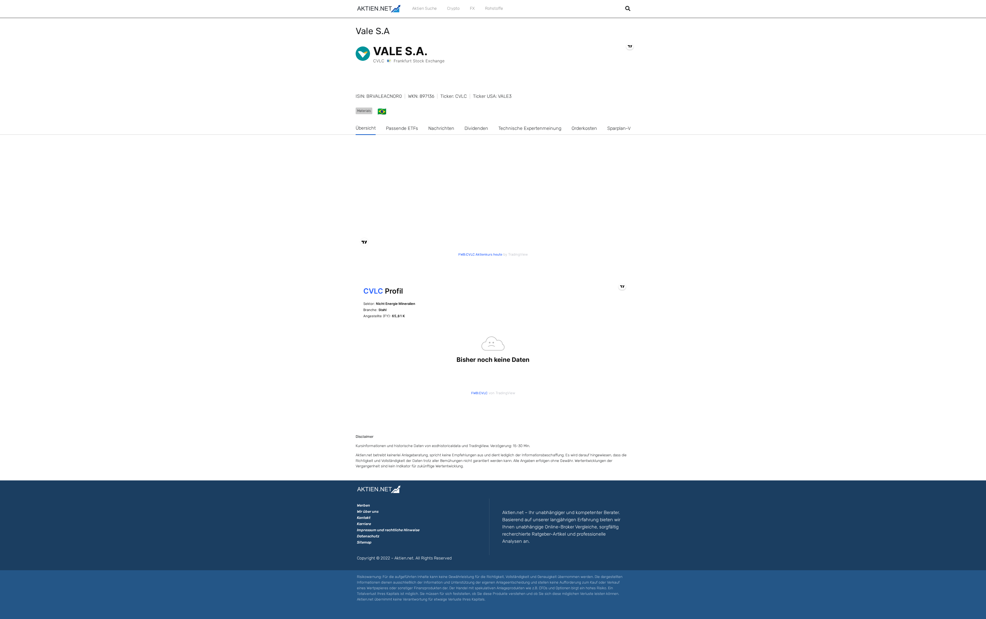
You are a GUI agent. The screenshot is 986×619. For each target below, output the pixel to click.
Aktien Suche (424, 8)
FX (472, 8)
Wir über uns (367, 511)
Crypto (453, 8)
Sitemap (364, 542)
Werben (363, 505)
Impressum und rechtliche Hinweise (388, 530)
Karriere (364, 524)
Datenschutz (368, 536)
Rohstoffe (494, 8)
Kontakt (364, 518)
